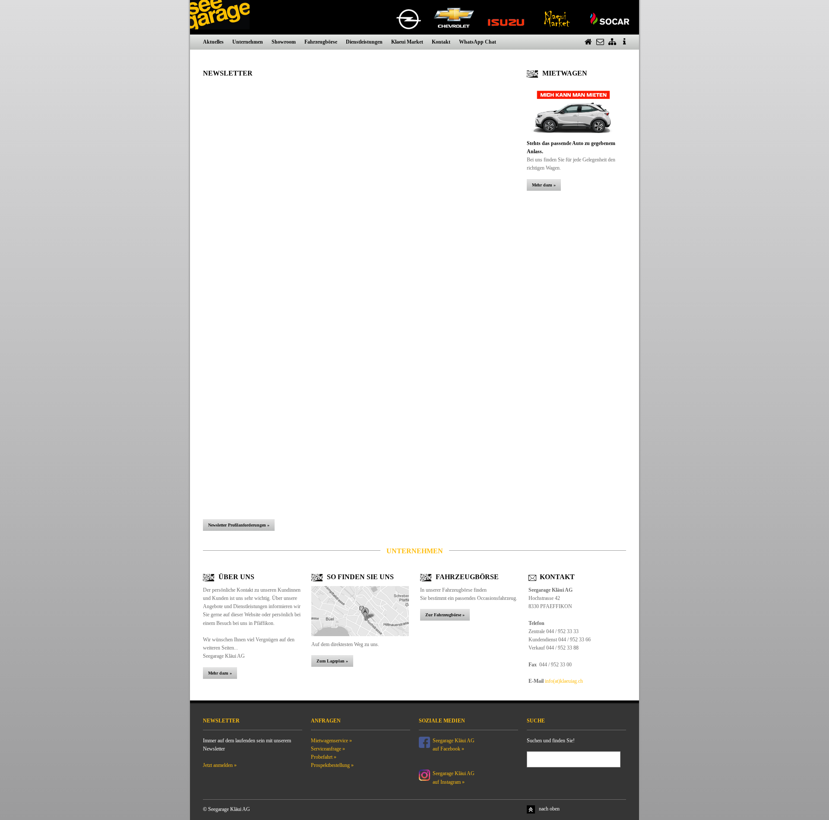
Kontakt (441, 42)
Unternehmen (247, 42)
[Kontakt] (600, 42)
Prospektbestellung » (332, 765)
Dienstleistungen (364, 42)
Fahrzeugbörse (320, 42)
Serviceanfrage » (328, 749)
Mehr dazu (542, 185)
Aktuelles (213, 42)
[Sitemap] (612, 42)
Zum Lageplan (330, 661)
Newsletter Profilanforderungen (237, 525)
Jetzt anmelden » (220, 765)
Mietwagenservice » (331, 741)
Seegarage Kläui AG (454, 773)
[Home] (588, 42)
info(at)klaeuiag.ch (564, 681)
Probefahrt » (323, 757)
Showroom (284, 42)
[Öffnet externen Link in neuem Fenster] (424, 741)
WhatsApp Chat (477, 42)
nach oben (549, 809)
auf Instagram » (449, 782)
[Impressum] (624, 42)
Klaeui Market (407, 42)
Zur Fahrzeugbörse (443, 614)
